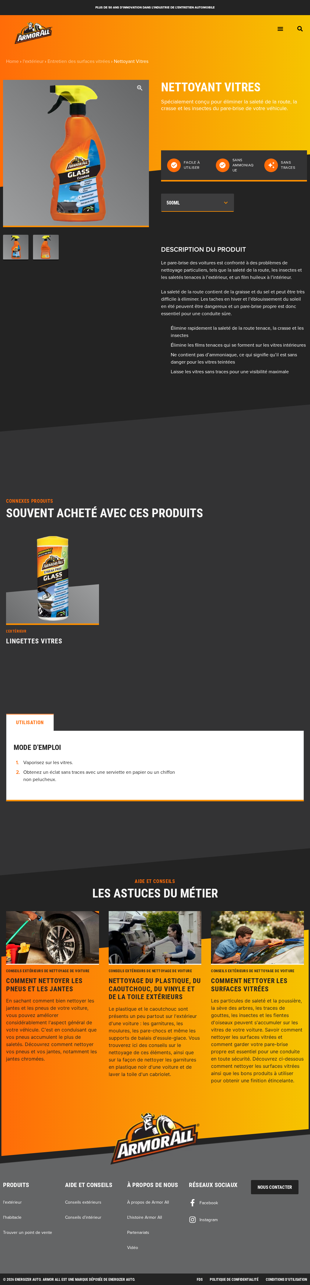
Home (12, 61)
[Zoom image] (140, 89)
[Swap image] (15, 247)
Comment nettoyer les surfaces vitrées (249, 985)
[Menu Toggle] (280, 29)
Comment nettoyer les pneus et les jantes (44, 985)
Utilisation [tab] (30, 722)
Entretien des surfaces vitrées (79, 61)
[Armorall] (33, 33)
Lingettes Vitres (34, 641)
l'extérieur (33, 61)
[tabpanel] (155, 766)
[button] (300, 28)
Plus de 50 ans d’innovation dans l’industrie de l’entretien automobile (155, 7)
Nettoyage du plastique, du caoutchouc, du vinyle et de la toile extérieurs (155, 989)
